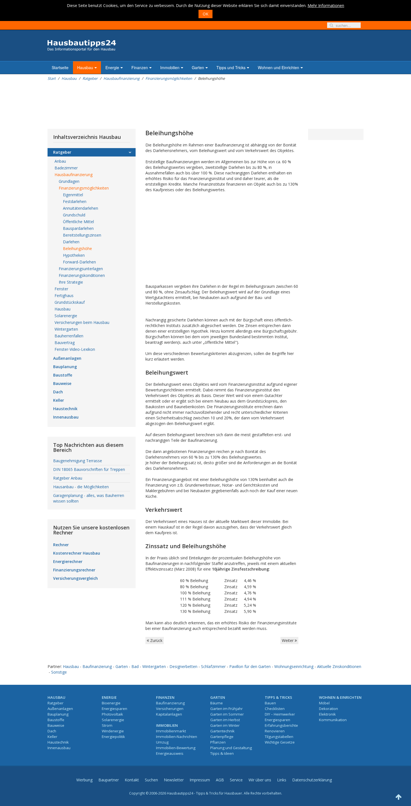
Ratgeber (90, 78)
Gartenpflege (221, 736)
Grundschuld (74, 215)
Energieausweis (169, 753)
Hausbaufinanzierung (121, 78)
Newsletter (174, 779)
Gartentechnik (222, 730)
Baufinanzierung (97, 666)
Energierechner (67, 561)
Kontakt (132, 779)
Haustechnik (65, 408)
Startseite (60, 67)
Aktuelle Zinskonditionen (339, 666)
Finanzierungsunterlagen (81, 268)
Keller (58, 400)
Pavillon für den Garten (250, 666)
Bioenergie (111, 702)
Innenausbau (66, 417)
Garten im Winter (225, 725)
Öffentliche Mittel (78, 221)
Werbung (84, 779)
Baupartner (108, 779)
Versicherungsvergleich (75, 578)
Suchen (151, 779)
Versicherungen (169, 708)
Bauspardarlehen (78, 228)
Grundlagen (69, 181)
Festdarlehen (74, 201)
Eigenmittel (73, 194)
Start (52, 78)
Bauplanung (65, 366)
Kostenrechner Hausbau (76, 553)
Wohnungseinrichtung (293, 666)
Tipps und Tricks (230, 67)
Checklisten (275, 708)
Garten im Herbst (225, 719)
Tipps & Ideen (222, 753)
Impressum (200, 779)
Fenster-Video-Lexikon (75, 349)
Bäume (216, 702)
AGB (220, 779)
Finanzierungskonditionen (82, 275)
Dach (58, 391)
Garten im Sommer (227, 714)
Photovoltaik (112, 714)
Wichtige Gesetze (280, 742)
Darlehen (71, 241)
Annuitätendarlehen (80, 208)
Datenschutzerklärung (312, 779)
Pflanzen (218, 742)
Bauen (270, 702)
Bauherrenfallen (69, 335)
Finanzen (139, 67)
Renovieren (275, 730)
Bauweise (62, 383)
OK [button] (205, 14)
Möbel (324, 702)
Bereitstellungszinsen (82, 235)
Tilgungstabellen (279, 736)
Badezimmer (66, 167)
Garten (198, 67)
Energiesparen (114, 708)
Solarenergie (66, 315)
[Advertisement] (149, 105)
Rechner (61, 544)
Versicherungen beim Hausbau (82, 322)
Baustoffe (62, 375)
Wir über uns (260, 779)
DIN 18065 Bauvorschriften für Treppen (89, 469)
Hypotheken (74, 255)
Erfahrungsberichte (281, 725)
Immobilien (169, 67)
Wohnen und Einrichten (278, 67)
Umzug (162, 742)
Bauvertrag (65, 342)
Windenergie (113, 730)
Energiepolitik (113, 736)
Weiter (288, 640)
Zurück (155, 640)
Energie (112, 67)
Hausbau (85, 67)
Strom (107, 725)
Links (281, 779)
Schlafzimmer (213, 666)
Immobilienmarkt (171, 730)
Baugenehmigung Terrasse (77, 460)
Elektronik (327, 714)
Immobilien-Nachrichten (176, 736)
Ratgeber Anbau (67, 478)
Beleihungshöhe (77, 248)
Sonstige (59, 672)
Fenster (61, 288)
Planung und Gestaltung (231, 747)
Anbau (60, 161)
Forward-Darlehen (79, 262)
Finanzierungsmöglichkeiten (168, 78)
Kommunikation (333, 719)
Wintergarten (66, 329)
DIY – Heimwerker (280, 714)
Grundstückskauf (70, 302)
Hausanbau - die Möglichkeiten (81, 486)
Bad (135, 666)
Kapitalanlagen (169, 714)
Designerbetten (183, 666)
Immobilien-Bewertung (175, 747)
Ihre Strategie (71, 282)
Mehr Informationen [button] (326, 5)
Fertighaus (64, 295)
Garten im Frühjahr (226, 708)
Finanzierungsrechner (74, 570)
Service (236, 779)
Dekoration (328, 708)
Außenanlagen (67, 358)
